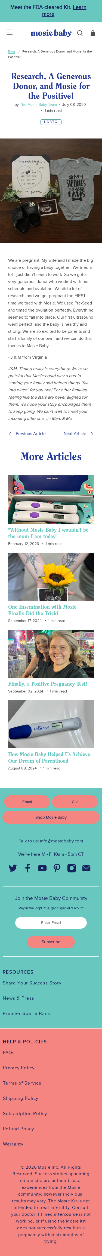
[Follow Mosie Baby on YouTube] (42, 869)
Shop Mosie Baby (51, 817)
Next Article (75, 433)
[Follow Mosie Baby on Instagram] (72, 869)
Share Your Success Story (32, 983)
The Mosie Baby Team (38, 104)
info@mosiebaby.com (61, 841)
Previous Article (31, 433)
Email (27, 801)
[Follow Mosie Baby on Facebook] (28, 869)
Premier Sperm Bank (26, 1013)
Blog (11, 51)
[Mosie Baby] (51, 33)
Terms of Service (22, 1083)
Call (75, 801)
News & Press (18, 998)
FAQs (9, 1052)
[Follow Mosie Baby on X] (13, 869)
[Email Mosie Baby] (86, 869)
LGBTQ (51, 122)
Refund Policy (18, 1129)
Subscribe (51, 942)
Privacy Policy (19, 1068)
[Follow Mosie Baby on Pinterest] (57, 869)
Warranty (13, 1144)
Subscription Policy (25, 1113)
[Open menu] (6, 33)
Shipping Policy (20, 1098)
